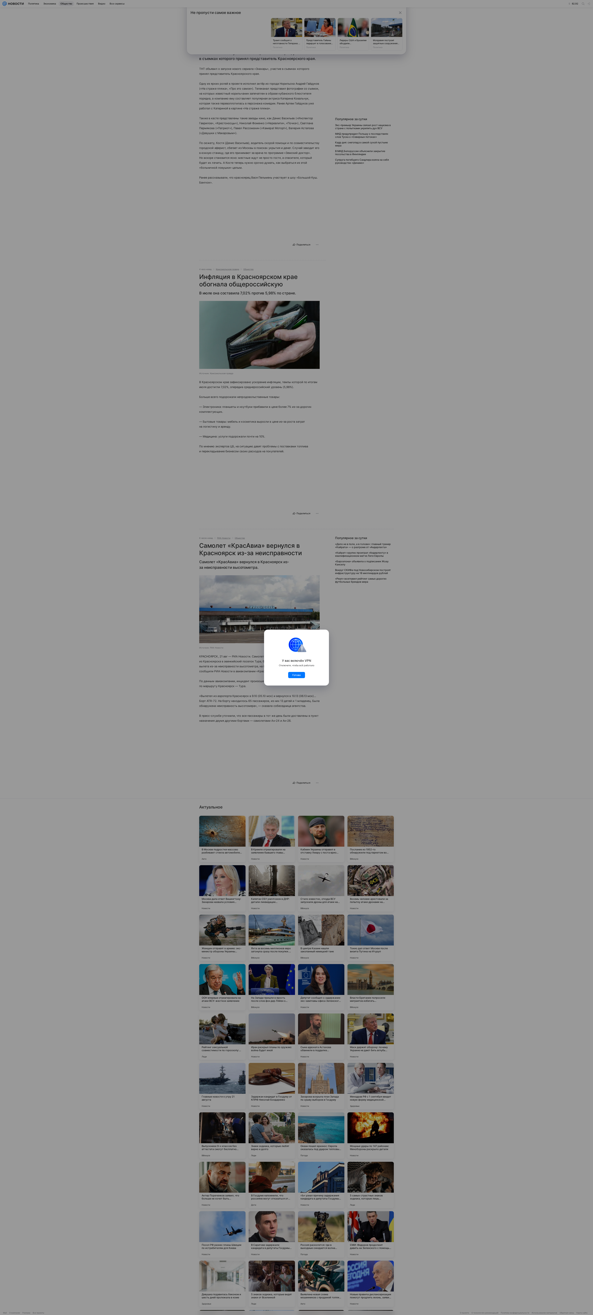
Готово (296, 675)
